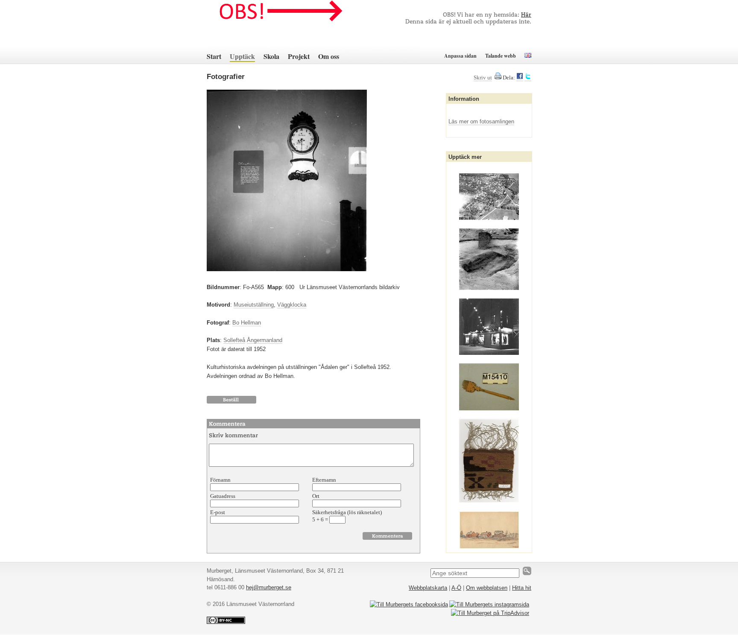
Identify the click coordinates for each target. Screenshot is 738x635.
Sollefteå (234, 340)
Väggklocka (291, 304)
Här (526, 15)
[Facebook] (519, 77)
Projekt (299, 56)
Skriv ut (483, 77)
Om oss (328, 56)
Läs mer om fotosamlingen (481, 121)
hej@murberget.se (268, 587)
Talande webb (500, 55)
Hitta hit (521, 588)
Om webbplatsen (486, 588)
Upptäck (242, 56)
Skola (271, 56)
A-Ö (456, 588)
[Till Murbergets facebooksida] (409, 604)
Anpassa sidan (460, 55)
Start (214, 56)
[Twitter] (527, 77)
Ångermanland (264, 340)
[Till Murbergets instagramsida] (489, 604)
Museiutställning (254, 304)
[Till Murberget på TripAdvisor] (490, 613)
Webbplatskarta (428, 588)
